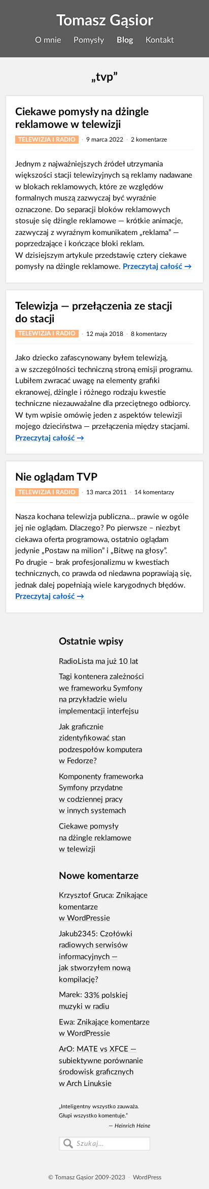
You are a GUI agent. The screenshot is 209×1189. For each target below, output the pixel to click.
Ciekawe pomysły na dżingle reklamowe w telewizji (82, 117)
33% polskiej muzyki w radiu (93, 1000)
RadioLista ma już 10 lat (98, 660)
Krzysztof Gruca (85, 894)
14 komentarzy (154, 492)
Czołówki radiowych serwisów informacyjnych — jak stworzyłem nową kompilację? (95, 956)
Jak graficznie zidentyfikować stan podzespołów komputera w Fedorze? (100, 743)
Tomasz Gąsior (104, 19)
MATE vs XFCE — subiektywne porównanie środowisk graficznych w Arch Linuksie (101, 1066)
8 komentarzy (149, 333)
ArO (66, 1048)
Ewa (66, 1021)
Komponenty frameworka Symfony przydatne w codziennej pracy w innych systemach (101, 793)
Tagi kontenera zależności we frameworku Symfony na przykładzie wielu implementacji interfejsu (101, 693)
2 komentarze (149, 139)
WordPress (147, 1177)
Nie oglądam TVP (56, 476)
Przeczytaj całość (157, 265)
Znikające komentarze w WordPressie (104, 1027)
